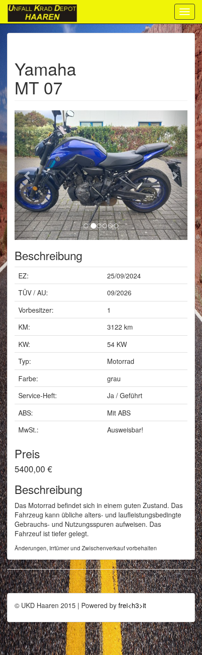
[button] (27, 175)
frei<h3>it (132, 605)
